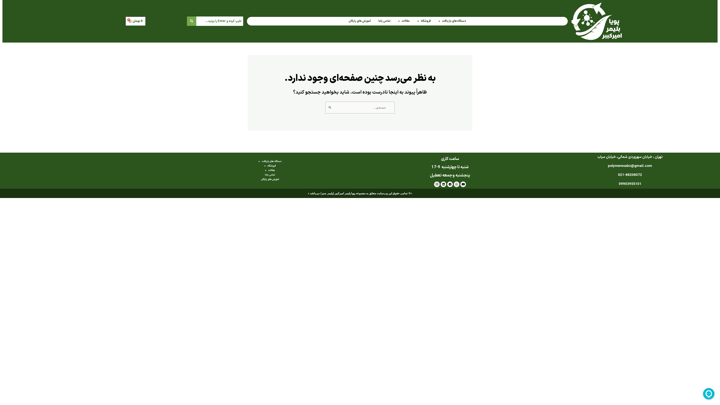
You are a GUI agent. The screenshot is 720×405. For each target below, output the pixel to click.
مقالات (406, 21)
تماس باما (384, 21)
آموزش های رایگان (360, 21)
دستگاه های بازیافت (454, 21)
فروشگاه (426, 21)
